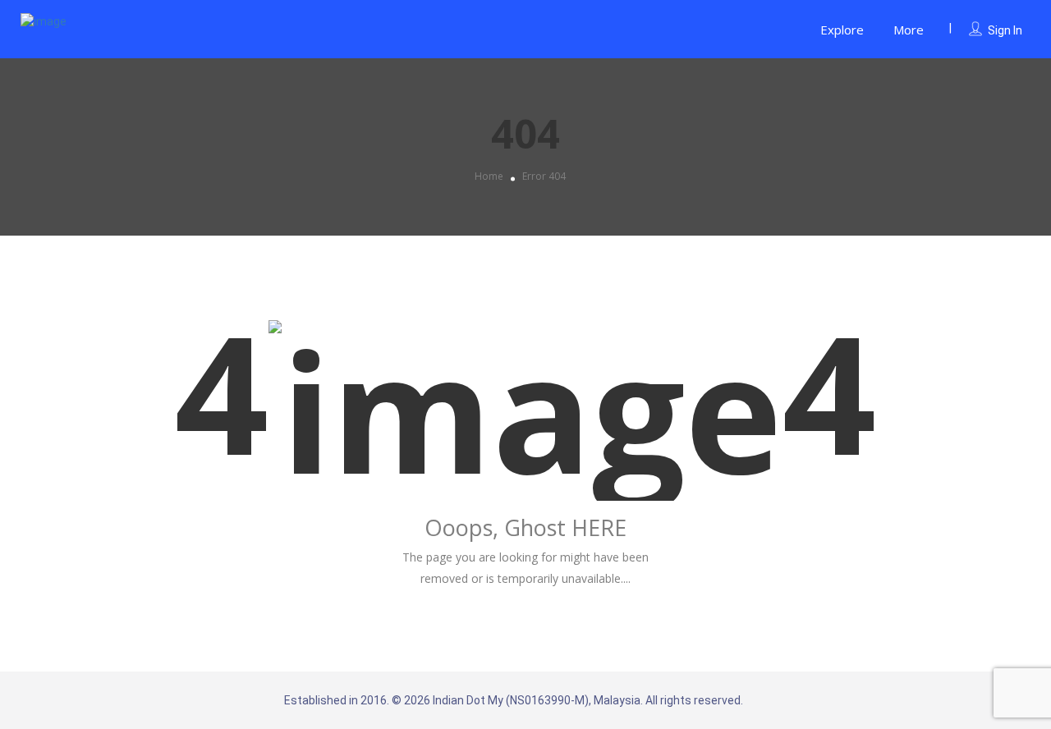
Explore (842, 29)
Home (489, 176)
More (908, 29)
